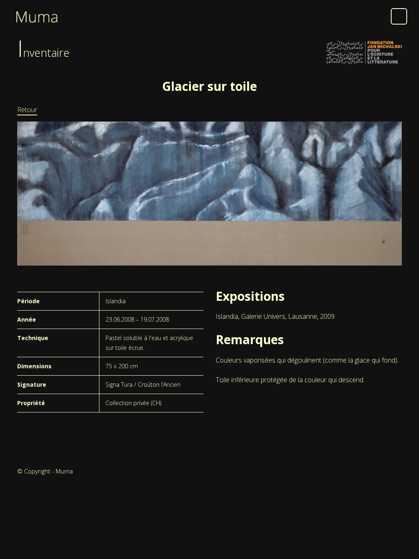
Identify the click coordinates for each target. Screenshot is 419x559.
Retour (27, 109)
